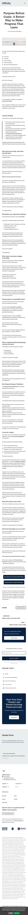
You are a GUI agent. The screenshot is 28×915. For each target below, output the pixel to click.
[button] (8, 813)
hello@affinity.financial (9, 778)
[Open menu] (25, 3)
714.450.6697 (7, 776)
